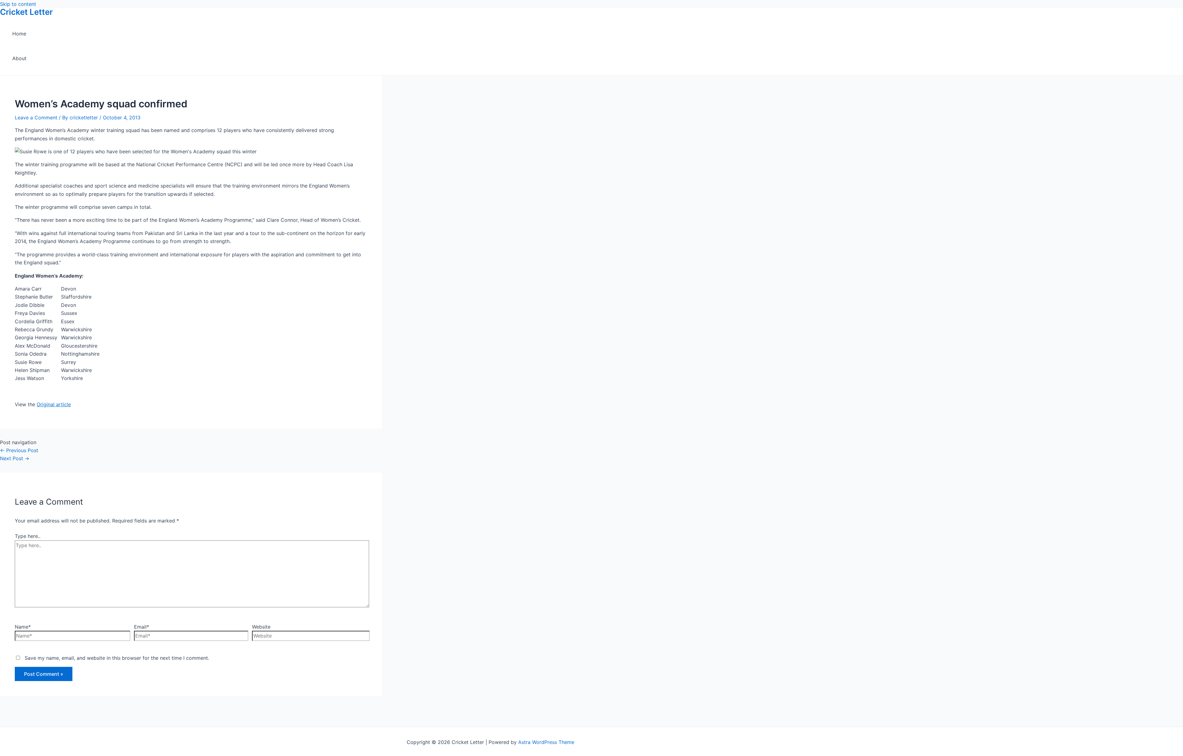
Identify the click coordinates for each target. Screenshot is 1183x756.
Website (261, 627)
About (19, 58)
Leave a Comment (36, 117)
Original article (54, 404)
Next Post (14, 458)
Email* (141, 627)
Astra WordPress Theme (546, 742)
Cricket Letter (26, 12)
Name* (23, 627)
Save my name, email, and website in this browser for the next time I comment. (117, 658)
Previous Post (19, 450)
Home (19, 34)
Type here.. (27, 536)
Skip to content (18, 4)
